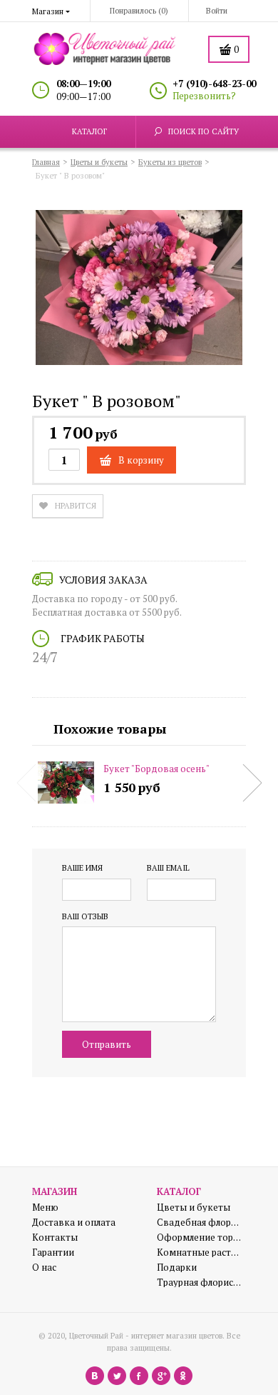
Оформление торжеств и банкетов (199, 1237)
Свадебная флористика (199, 1222)
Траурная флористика (199, 1282)
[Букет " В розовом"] (139, 290)
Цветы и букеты (193, 1207)
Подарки (177, 1267)
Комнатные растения (199, 1252)
